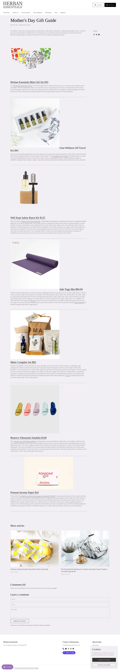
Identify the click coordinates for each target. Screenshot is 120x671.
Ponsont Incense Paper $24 (24, 492)
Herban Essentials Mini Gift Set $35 (29, 82)
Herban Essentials (20, 668)
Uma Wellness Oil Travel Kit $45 (48, 149)
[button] (110, 5)
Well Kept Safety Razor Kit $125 (27, 217)
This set (67, 375)
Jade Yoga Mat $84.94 (71, 289)
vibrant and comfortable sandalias (25, 441)
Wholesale (95, 645)
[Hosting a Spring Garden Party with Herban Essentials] (34, 548)
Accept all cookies (104, 660)
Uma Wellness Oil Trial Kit (60, 156)
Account (99, 5)
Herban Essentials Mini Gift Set (22, 86)
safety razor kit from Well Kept (31, 221)
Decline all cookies (104, 665)
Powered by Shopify (32, 668)
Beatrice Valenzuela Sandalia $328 (28, 437)
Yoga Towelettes (79, 302)
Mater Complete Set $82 (23, 362)
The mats (33, 300)
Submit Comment (19, 621)
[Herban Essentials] (13, 5)
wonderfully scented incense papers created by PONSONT (38, 496)
